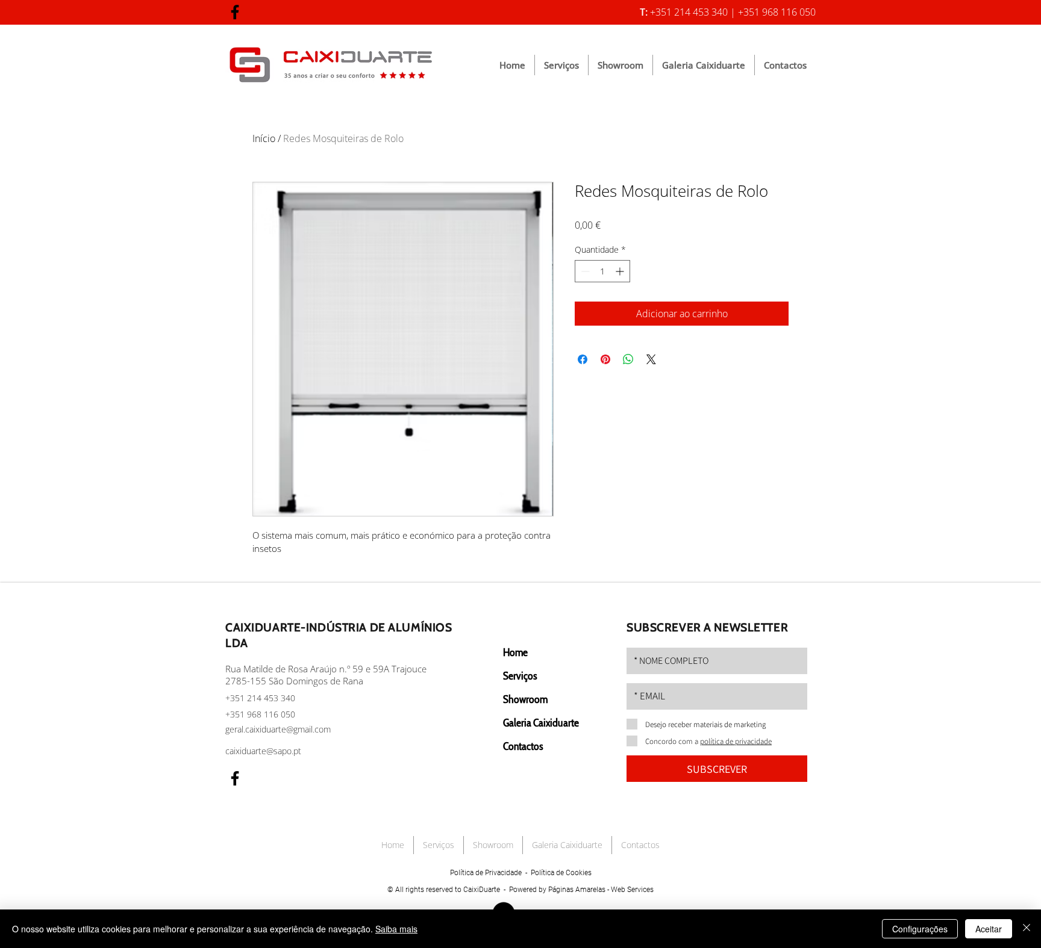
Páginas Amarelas (576, 889)
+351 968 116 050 (260, 714)
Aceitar (988, 929)
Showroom (525, 699)
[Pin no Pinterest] (605, 359)
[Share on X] (651, 359)
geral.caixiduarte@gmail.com (278, 729)
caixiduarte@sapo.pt (263, 751)
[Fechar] (1026, 928)
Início (263, 138)
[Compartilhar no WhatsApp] (628, 359)
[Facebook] (235, 12)
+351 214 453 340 (260, 698)
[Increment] (620, 271)
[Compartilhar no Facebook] (582, 359)
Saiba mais (396, 929)
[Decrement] (584, 271)
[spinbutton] (602, 271)
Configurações (920, 929)
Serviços (520, 676)
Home (515, 652)
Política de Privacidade (486, 873)
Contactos (523, 746)
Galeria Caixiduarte (541, 723)
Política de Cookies (561, 873)
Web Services (632, 889)
